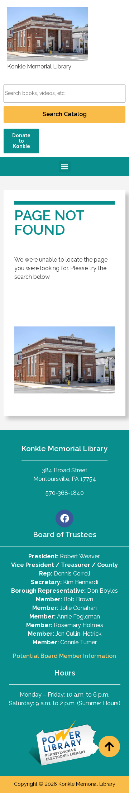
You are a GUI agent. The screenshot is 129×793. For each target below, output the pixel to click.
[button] (65, 166)
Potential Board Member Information (64, 656)
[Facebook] (64, 518)
